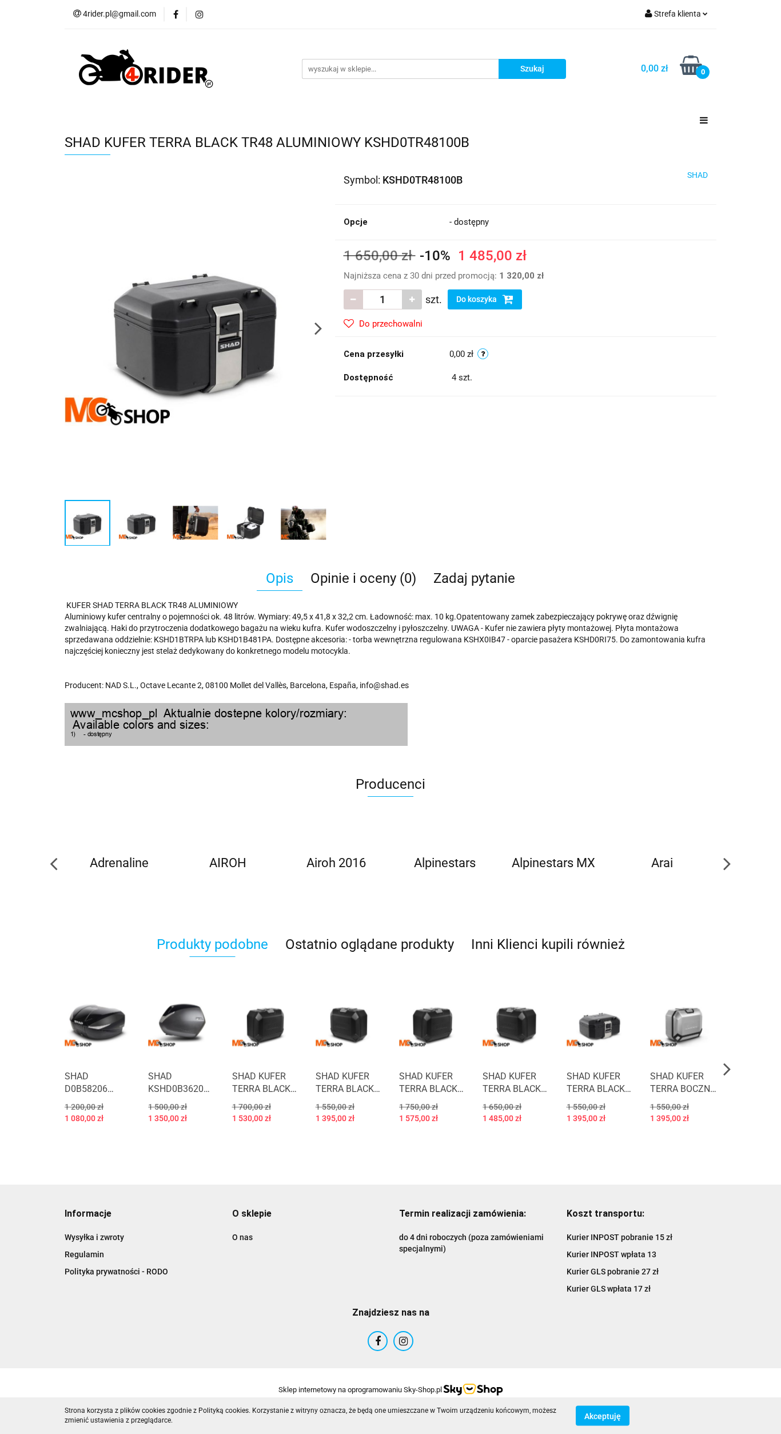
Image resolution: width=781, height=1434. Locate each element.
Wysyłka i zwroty (94, 1237)
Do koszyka (477, 299)
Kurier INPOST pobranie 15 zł (619, 1237)
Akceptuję (602, 1415)
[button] (88, 1214)
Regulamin (84, 1254)
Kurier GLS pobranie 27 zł (613, 1271)
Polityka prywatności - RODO (116, 1271)
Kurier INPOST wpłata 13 (611, 1254)
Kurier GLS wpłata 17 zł (609, 1288)
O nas (242, 1237)
